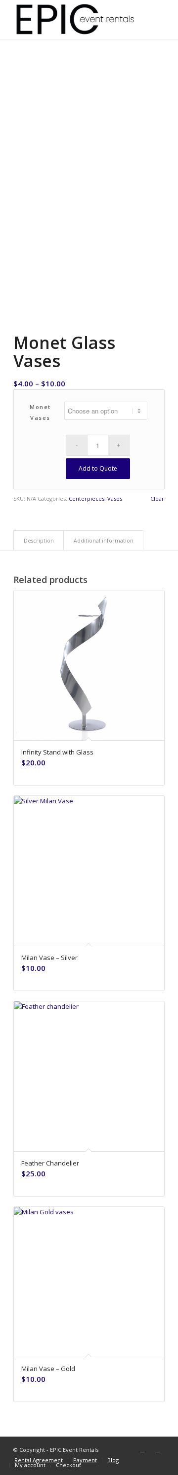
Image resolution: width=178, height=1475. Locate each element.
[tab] (38, 540)
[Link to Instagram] (157, 1449)
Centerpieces (86, 498)
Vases (114, 498)
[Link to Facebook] (142, 1449)
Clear (157, 498)
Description (39, 540)
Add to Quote (98, 468)
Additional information (104, 540)
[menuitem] (38, 1460)
